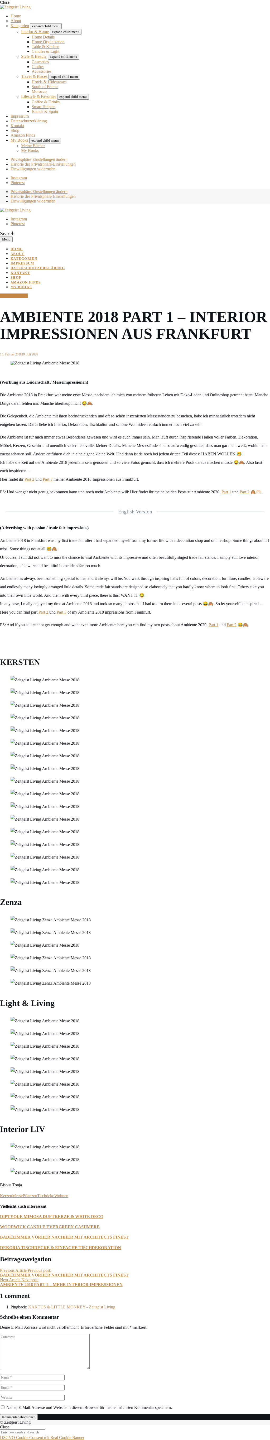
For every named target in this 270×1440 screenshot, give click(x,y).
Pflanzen (30, 1195)
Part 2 (29, 479)
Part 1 (226, 492)
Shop (15, 130)
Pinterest (18, 182)
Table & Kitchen (45, 46)
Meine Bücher (33, 145)
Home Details (43, 37)
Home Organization (48, 42)
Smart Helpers (43, 106)
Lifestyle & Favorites (38, 96)
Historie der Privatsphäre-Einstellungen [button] (43, 164)
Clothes (38, 66)
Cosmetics (40, 62)
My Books (19, 140)
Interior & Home (35, 31)
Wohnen (61, 1195)
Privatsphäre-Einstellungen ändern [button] (39, 159)
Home (16, 16)
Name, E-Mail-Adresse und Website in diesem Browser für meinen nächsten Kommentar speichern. (89, 1407)
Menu (6, 239)
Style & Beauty (34, 56)
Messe (17, 1195)
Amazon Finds (23, 135)
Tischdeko (45, 1195)
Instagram (19, 178)
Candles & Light (45, 51)
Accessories (41, 71)
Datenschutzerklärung (29, 121)
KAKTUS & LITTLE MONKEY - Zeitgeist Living (71, 1307)
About (16, 20)
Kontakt (17, 125)
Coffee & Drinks (46, 102)
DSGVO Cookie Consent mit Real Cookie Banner (42, 1437)
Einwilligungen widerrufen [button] (33, 169)
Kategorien (20, 25)
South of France (45, 86)
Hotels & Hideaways (49, 82)
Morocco (39, 91)
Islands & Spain (45, 111)
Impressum (20, 116)
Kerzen (6, 1195)
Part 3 (47, 479)
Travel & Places (34, 76)
